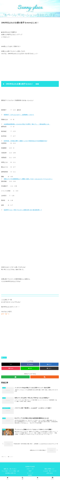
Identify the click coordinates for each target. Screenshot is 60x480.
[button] (49, 368)
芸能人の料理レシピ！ (49, 468)
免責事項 (30, 475)
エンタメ (4, 357)
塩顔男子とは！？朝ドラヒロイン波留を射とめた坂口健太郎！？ (23, 210)
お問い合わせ (50, 473)
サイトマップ (30, 473)
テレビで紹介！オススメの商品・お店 (10, 471)
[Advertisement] (30, 237)
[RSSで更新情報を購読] (44, 376)
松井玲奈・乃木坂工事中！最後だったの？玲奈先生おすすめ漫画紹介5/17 (25, 141)
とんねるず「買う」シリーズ (49, 471)
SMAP (30, 471)
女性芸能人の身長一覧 (10, 473)
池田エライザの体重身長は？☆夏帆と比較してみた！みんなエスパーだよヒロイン (28, 179)
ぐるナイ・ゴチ (30, 468)
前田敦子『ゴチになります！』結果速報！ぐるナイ (19, 114)
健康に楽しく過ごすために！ (10, 468)
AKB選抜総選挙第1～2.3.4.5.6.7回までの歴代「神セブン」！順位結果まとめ (27, 124)
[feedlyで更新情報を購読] (15, 376)
